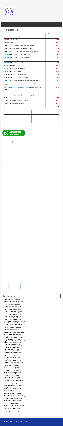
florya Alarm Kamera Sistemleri (12, 375)
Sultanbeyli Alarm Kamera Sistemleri (13, 350)
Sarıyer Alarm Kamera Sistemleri (12, 347)
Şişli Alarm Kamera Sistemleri (11, 355)
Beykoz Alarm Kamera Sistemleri (12, 316)
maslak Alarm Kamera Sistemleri (12, 364)
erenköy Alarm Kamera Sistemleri (12, 388)
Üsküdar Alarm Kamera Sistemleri (12, 360)
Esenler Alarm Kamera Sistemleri (12, 326)
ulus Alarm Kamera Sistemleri (11, 367)
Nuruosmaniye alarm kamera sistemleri (14, 405)
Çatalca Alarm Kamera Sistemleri (12, 322)
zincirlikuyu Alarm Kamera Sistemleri (13, 378)
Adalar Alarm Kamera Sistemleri (12, 299)
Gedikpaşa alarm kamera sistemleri (13, 400)
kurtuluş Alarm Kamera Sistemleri (12, 372)
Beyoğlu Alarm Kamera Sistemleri (12, 319)
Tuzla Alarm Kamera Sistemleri (12, 357)
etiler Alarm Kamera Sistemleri (11, 365)
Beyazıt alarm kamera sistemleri (12, 408)
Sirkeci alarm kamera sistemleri (12, 407)
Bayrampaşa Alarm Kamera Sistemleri (13, 313)
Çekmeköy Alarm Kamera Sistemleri (13, 324)
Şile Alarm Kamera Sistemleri (11, 354)
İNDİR (57, 37)
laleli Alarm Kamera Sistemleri (11, 382)
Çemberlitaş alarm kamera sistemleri (13, 398)
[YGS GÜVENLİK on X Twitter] (18, 286)
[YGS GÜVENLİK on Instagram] (11, 286)
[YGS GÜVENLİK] (9, 11)
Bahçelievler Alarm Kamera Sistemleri (13, 308)
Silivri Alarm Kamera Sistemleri (12, 349)
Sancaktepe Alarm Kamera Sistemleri (13, 346)
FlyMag (25, 421)
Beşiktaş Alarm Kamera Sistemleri (12, 314)
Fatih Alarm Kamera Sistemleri (11, 331)
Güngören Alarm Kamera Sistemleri (13, 334)
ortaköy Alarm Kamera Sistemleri (12, 377)
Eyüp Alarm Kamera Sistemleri (11, 329)
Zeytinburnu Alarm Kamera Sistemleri (13, 362)
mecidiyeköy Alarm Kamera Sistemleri (13, 380)
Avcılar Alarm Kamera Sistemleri (12, 304)
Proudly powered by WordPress (10, 421)
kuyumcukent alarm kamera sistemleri (13, 395)
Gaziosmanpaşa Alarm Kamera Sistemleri (14, 332)
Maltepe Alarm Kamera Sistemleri (12, 342)
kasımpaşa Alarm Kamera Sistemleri (13, 393)
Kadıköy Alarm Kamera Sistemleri (12, 336)
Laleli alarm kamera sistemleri (11, 403)
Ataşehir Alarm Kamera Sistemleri (12, 303)
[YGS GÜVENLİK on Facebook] (5, 286)
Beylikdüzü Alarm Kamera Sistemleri (13, 318)
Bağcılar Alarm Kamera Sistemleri (12, 306)
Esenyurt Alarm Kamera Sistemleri (12, 327)
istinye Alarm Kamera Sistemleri (12, 390)
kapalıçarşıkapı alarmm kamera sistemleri (14, 397)
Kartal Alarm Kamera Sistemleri (12, 339)
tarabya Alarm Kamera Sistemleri (12, 370)
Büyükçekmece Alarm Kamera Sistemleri (14, 321)
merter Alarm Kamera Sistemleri (12, 374)
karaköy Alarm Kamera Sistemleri (12, 387)
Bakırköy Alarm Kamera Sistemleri (12, 309)
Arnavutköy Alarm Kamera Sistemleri (13, 301)
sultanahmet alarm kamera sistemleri (13, 410)
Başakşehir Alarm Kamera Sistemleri (13, 311)
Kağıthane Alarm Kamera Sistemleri (13, 337)
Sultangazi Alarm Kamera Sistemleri (13, 352)
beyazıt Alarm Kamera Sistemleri (12, 385)
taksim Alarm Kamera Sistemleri (12, 392)
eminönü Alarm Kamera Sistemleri (12, 383)
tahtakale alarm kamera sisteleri (12, 411)
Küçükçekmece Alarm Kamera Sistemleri (14, 341)
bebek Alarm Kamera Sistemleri (12, 369)
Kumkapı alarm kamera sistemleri (12, 402)
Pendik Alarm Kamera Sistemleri (12, 344)
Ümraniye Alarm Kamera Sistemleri (13, 359)
